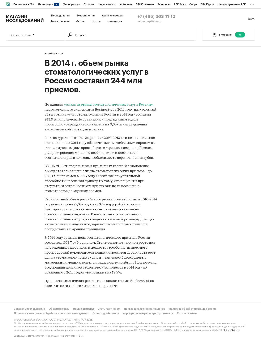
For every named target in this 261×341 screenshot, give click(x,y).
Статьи (96, 21)
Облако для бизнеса (105, 313)
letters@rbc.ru (232, 329)
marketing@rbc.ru (149, 21)
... (252, 4)
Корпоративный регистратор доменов (148, 313)
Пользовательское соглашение (144, 309)
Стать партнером (109, 309)
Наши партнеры (83, 309)
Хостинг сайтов (187, 313)
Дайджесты (115, 21)
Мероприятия (86, 15)
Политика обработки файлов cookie (192, 309)
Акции (80, 21)
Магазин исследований (25, 18)
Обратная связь (59, 309)
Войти (251, 19)
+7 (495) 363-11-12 (156, 17)
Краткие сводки (112, 15)
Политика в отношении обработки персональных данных (51, 313)
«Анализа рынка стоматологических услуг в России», (108, 105)
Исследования (60, 15)
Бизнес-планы (60, 21)
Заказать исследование (29, 309)
